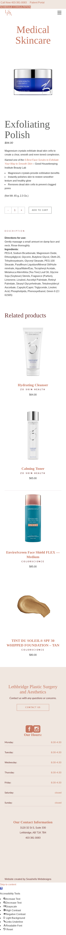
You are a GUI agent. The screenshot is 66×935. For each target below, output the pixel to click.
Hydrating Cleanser (33, 385)
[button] (1, 888)
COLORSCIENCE (33, 562)
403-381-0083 (19, 2)
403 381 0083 (33, 837)
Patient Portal (37, 2)
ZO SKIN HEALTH (32, 389)
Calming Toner (32, 469)
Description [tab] (15, 231)
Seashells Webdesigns (38, 879)
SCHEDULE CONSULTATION (15, 7)
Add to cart (40, 210)
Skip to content (8, 884)
